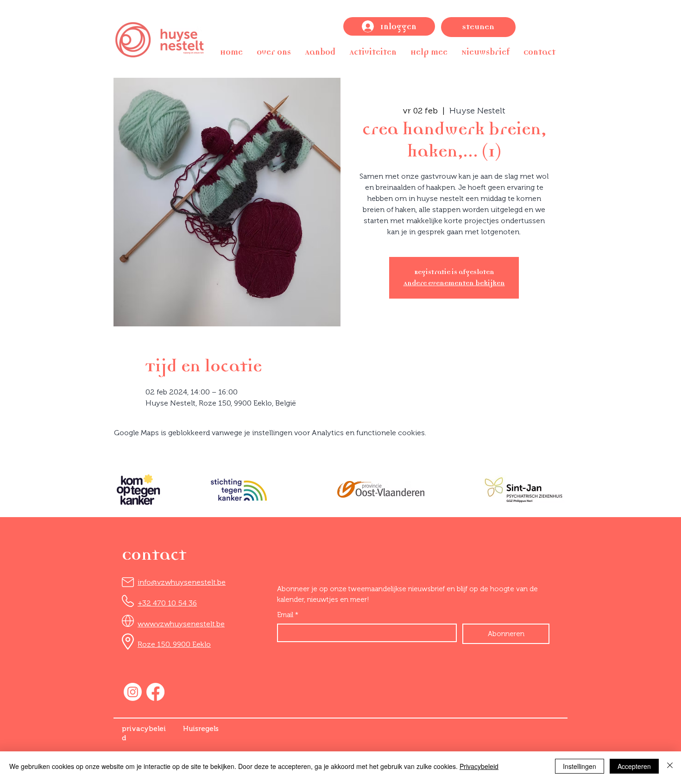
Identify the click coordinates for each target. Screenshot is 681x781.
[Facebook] (155, 692)
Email (287, 615)
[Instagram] (133, 692)
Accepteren (634, 766)
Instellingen (579, 766)
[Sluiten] (669, 766)
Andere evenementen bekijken (454, 283)
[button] (274, 52)
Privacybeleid (479, 766)
